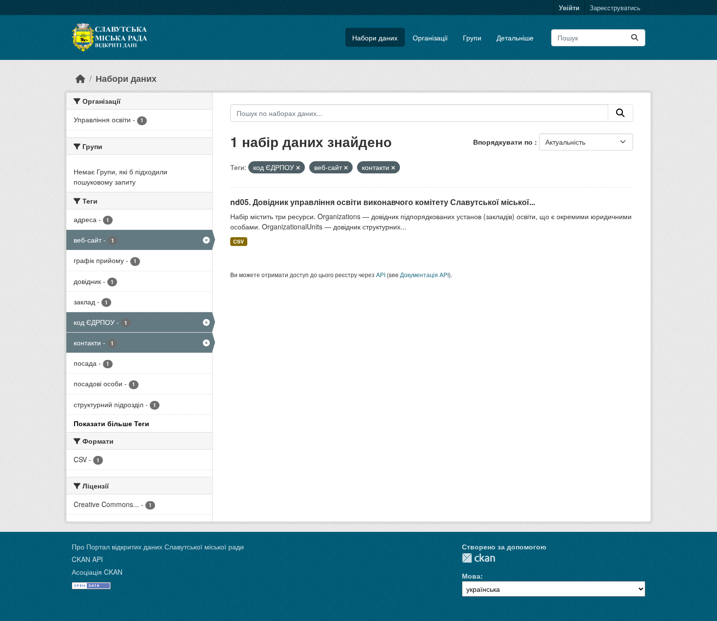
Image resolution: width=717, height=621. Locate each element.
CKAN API (87, 559)
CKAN (478, 558)
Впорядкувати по (504, 142)
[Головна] (80, 78)
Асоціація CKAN (97, 572)
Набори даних (375, 37)
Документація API (424, 274)
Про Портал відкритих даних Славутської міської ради (158, 546)
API (380, 274)
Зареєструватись (615, 7)
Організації (430, 37)
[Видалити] (298, 167)
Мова (471, 576)
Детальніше (515, 37)
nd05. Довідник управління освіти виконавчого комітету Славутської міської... (382, 201)
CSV (238, 241)
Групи (472, 37)
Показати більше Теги (111, 423)
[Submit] (634, 37)
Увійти (569, 7)
